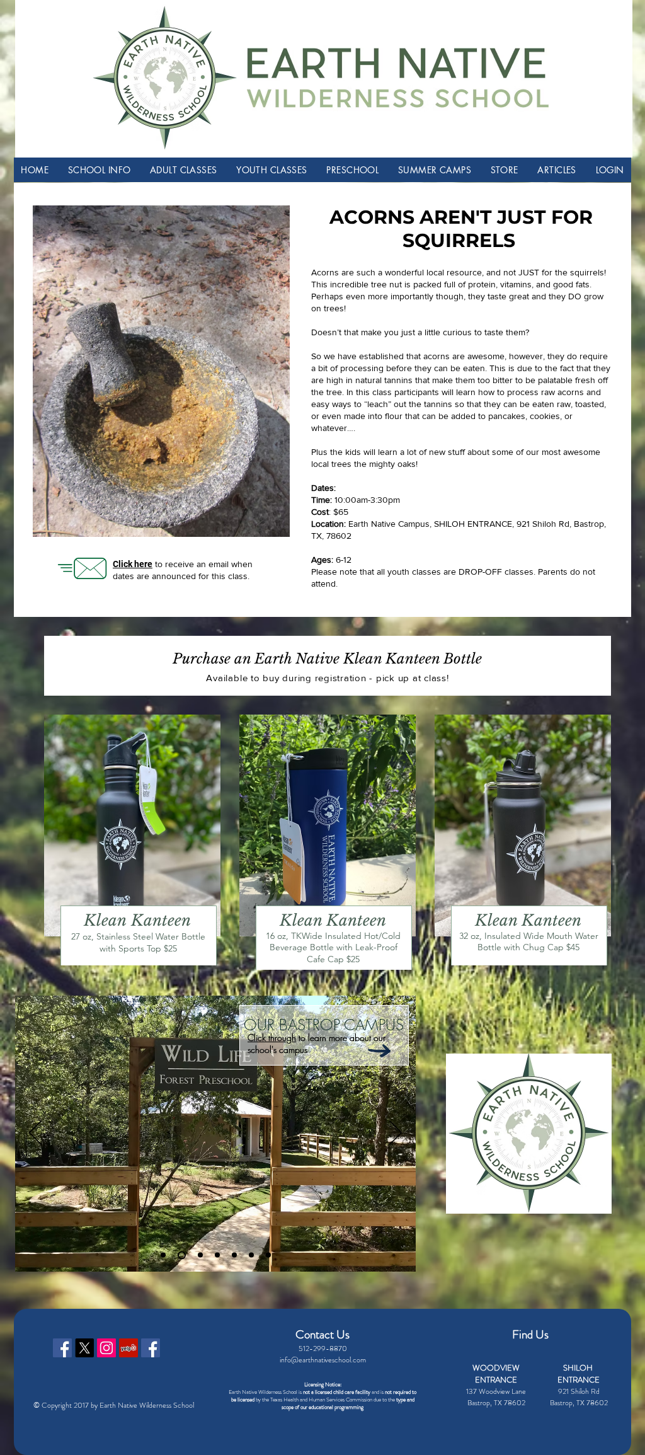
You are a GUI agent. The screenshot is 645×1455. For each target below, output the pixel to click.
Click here (132, 564)
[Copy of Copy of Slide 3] (234, 1255)
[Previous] (35, 1133)
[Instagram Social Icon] (106, 1347)
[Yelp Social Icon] (128, 1347)
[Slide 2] (180, 1255)
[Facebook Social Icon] (62, 1347)
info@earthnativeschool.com (323, 1360)
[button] (98, 170)
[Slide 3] (199, 1255)
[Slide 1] (163, 1255)
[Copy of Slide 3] (217, 1255)
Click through (272, 1038)
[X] (84, 1347)
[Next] (395, 1133)
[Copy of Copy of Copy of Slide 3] (251, 1255)
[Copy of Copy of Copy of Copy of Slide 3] (268, 1255)
